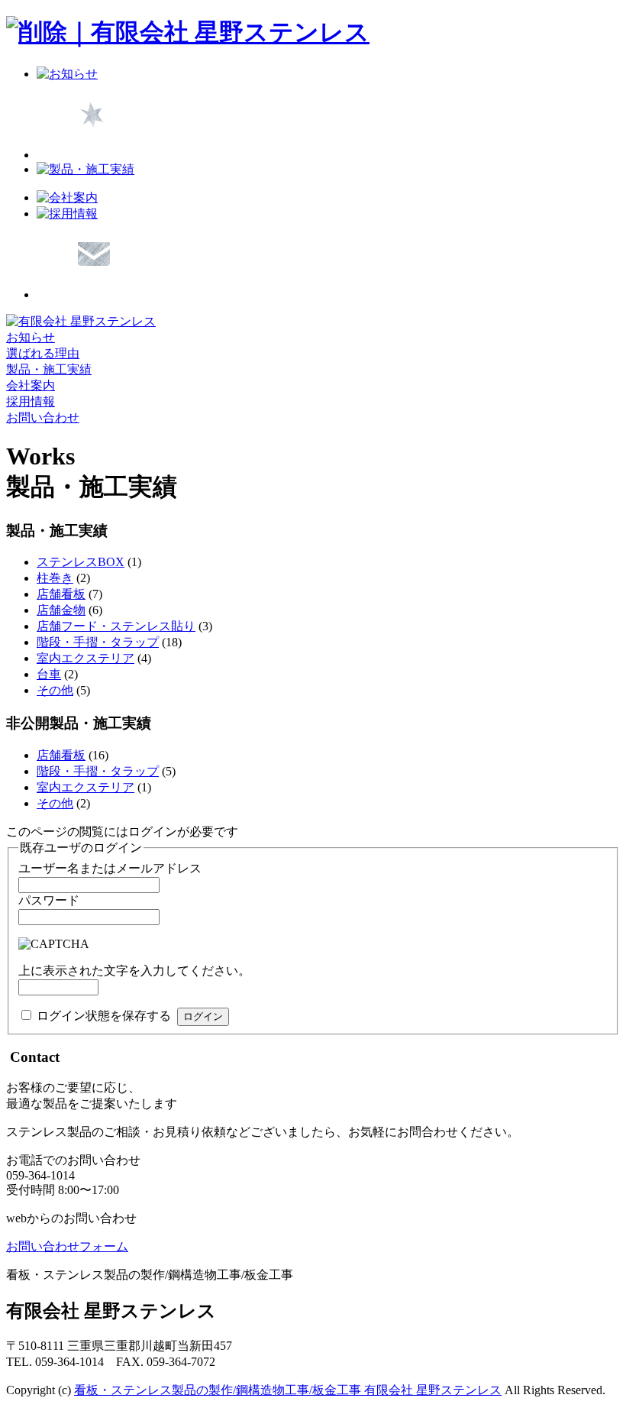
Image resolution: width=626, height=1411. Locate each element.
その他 (55, 690)
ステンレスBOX (80, 561)
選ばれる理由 (42, 353)
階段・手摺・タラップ (98, 642)
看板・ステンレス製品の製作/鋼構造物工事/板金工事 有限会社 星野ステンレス (288, 1389)
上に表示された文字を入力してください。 (134, 970)
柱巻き (55, 577)
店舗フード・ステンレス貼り (116, 626)
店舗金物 (61, 610)
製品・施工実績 (49, 369)
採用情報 (30, 401)
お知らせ (30, 337)
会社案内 (30, 385)
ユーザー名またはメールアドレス (110, 868)
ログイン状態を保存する (104, 1015)
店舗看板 (61, 593)
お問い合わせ (42, 417)
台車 (49, 674)
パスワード (48, 900)
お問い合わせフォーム (67, 1246)
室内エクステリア (85, 658)
